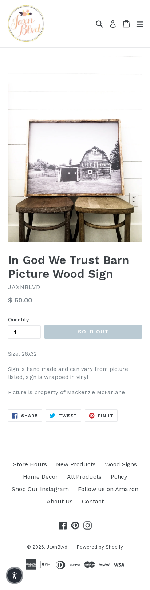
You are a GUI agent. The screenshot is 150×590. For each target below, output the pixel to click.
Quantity (18, 319)
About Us (60, 501)
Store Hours (30, 464)
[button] (14, 575)
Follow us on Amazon (108, 489)
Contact (93, 501)
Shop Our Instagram (40, 489)
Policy (119, 476)
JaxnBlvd (57, 547)
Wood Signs (121, 464)
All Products (84, 476)
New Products (76, 464)
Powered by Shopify (99, 547)
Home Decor (40, 476)
